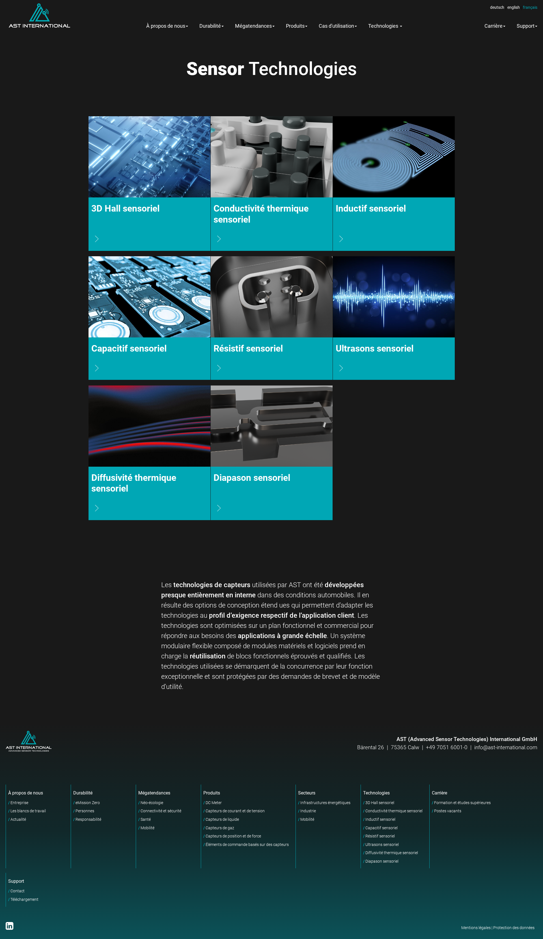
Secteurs (306, 793)
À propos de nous (165, 26)
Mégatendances (253, 26)
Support (16, 881)
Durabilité (210, 26)
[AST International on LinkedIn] (9, 926)
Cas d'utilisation (336, 26)
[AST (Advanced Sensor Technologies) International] (39, 15)
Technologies (383, 26)
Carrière (493, 26)
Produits (295, 26)
